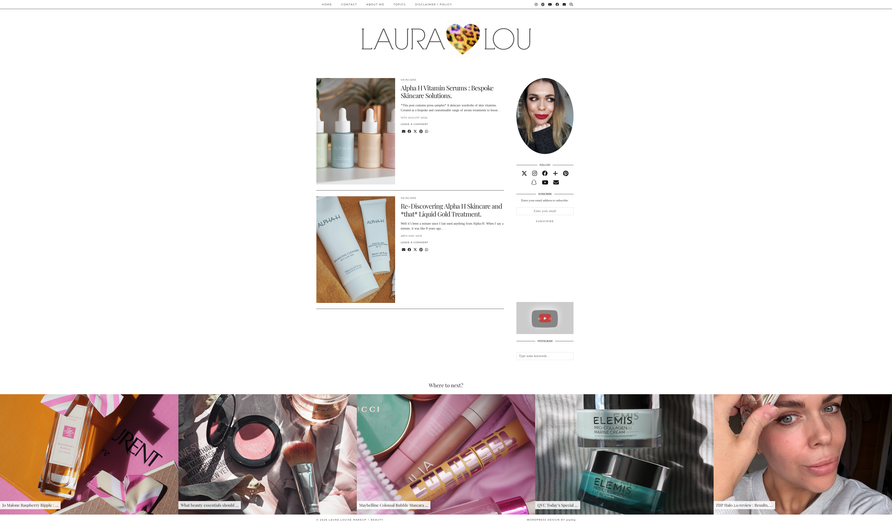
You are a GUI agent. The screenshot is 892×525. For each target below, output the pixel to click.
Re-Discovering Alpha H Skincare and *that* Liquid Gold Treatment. (451, 210)
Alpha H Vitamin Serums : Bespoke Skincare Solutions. (447, 91)
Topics (400, 4)
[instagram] (534, 174)
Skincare (408, 79)
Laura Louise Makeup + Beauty (356, 519)
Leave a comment (414, 124)
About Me (375, 4)
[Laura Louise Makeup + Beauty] (446, 35)
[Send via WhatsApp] (426, 131)
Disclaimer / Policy (433, 4)
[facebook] (545, 174)
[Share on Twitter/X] (415, 131)
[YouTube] (550, 4)
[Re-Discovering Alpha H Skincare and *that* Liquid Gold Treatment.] (355, 249)
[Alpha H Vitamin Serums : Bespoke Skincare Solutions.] (355, 131)
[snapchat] (534, 183)
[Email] (564, 4)
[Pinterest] (543, 4)
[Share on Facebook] (409, 131)
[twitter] (524, 174)
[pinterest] (565, 174)
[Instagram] (536, 4)
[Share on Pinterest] (421, 131)
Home (327, 4)
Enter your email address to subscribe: (545, 200)
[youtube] (545, 183)
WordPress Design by (551, 519)
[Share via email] (404, 131)
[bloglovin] (555, 174)
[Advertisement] (551, 264)
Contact (349, 4)
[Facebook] (557, 4)
